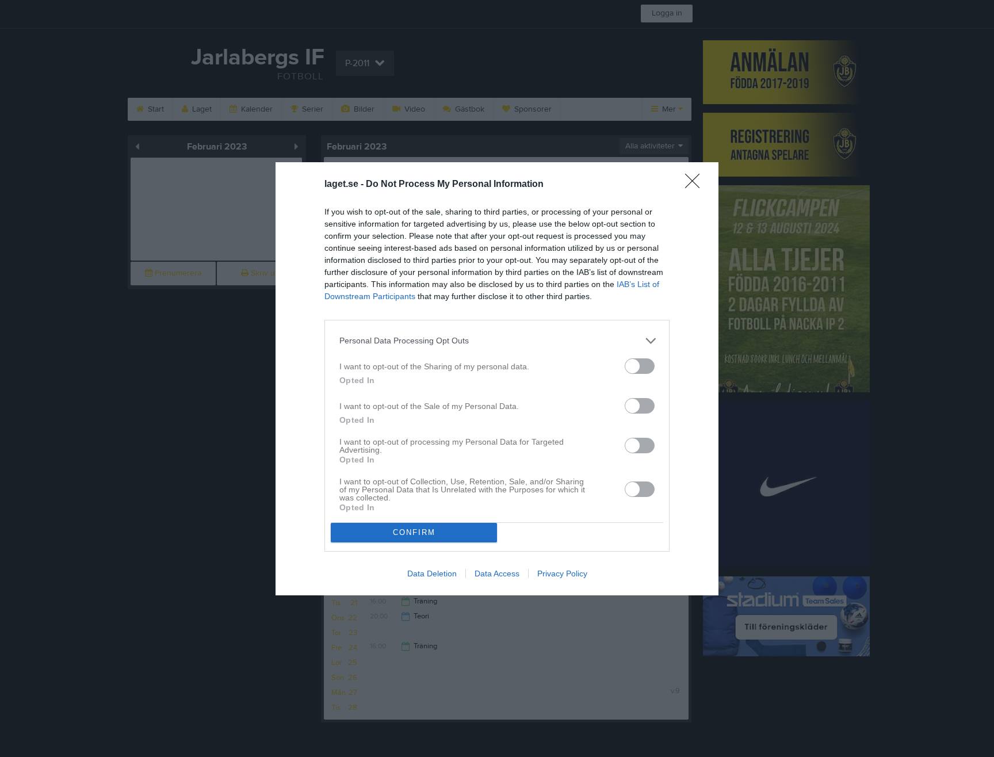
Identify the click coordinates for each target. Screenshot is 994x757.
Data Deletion (432, 573)
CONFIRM (414, 532)
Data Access (497, 573)
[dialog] (497, 378)
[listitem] (497, 341)
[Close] (696, 185)
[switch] (640, 366)
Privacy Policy (562, 573)
